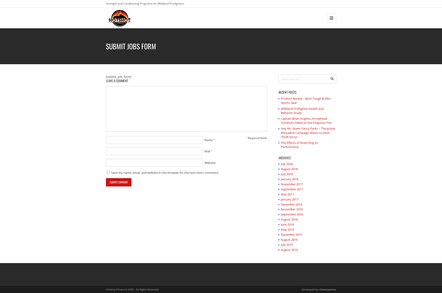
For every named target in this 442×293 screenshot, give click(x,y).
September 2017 (292, 189)
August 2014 (289, 250)
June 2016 (287, 224)
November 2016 (292, 209)
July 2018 (287, 174)
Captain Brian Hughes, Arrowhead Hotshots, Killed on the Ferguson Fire (306, 120)
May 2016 (287, 229)
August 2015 (289, 240)
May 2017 (287, 194)
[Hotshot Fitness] (120, 18)
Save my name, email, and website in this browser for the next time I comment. (165, 173)
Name (208, 140)
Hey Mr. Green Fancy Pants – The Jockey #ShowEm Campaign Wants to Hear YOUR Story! (308, 132)
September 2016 (292, 214)
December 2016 (291, 204)
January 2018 (289, 179)
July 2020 (287, 164)
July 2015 (287, 245)
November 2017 (292, 184)
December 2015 (291, 234)
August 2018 (289, 169)
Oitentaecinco (328, 289)
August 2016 (289, 219)
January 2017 (289, 199)
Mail (207, 151)
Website (209, 163)
